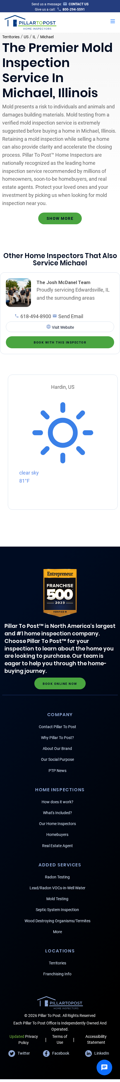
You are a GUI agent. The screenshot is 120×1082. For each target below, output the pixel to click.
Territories (11, 37)
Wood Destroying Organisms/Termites (57, 921)
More (57, 932)
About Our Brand (57, 748)
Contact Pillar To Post (57, 726)
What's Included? (57, 813)
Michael (47, 37)
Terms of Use (59, 1039)
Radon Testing (57, 877)
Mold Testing (57, 899)
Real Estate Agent (57, 845)
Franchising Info (57, 974)
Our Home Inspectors (57, 823)
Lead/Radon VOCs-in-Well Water (57, 888)
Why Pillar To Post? (57, 737)
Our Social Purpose (57, 759)
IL (34, 37)
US (26, 37)
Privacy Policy (23, 1039)
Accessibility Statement (96, 1039)
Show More (60, 218)
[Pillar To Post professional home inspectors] (30, 21)
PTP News (57, 770)
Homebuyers (57, 834)
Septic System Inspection (57, 909)
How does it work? (57, 802)
